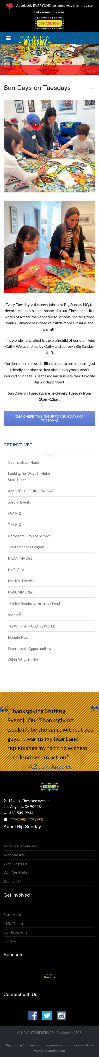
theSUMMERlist (21, 592)
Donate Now (18, 637)
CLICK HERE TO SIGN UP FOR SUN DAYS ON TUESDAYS (49, 418)
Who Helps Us (15, 863)
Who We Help (15, 872)
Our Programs (15, 932)
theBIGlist (16, 569)
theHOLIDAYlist (21, 581)
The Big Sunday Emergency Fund (34, 603)
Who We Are (14, 854)
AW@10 (14, 513)
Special (14, 615)
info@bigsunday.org (26, 819)
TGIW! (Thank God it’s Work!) (31, 626)
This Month (13, 923)
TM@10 (14, 524)
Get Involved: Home (24, 462)
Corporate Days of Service (29, 536)
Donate (10, 941)
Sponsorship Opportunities (29, 648)
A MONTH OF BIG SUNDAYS (31, 491)
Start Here (12, 914)
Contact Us (13, 881)
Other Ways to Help (24, 659)
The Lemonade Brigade (26, 547)
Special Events (19, 502)
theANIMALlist (20, 558)
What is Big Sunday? (20, 846)
